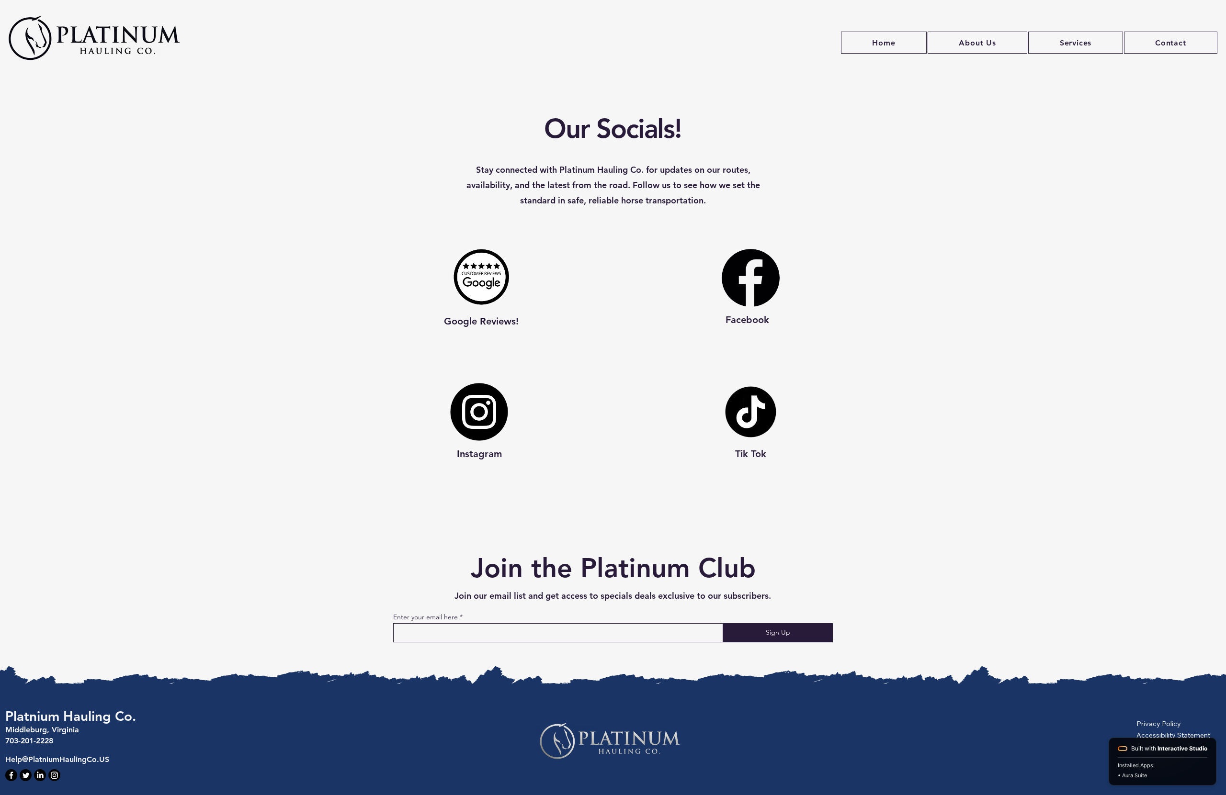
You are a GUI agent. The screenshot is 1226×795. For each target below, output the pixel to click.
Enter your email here (425, 617)
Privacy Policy (1158, 723)
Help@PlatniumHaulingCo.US (57, 759)
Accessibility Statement (1173, 735)
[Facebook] (11, 775)
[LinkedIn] (40, 775)
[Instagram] (54, 775)
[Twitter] (26, 775)
